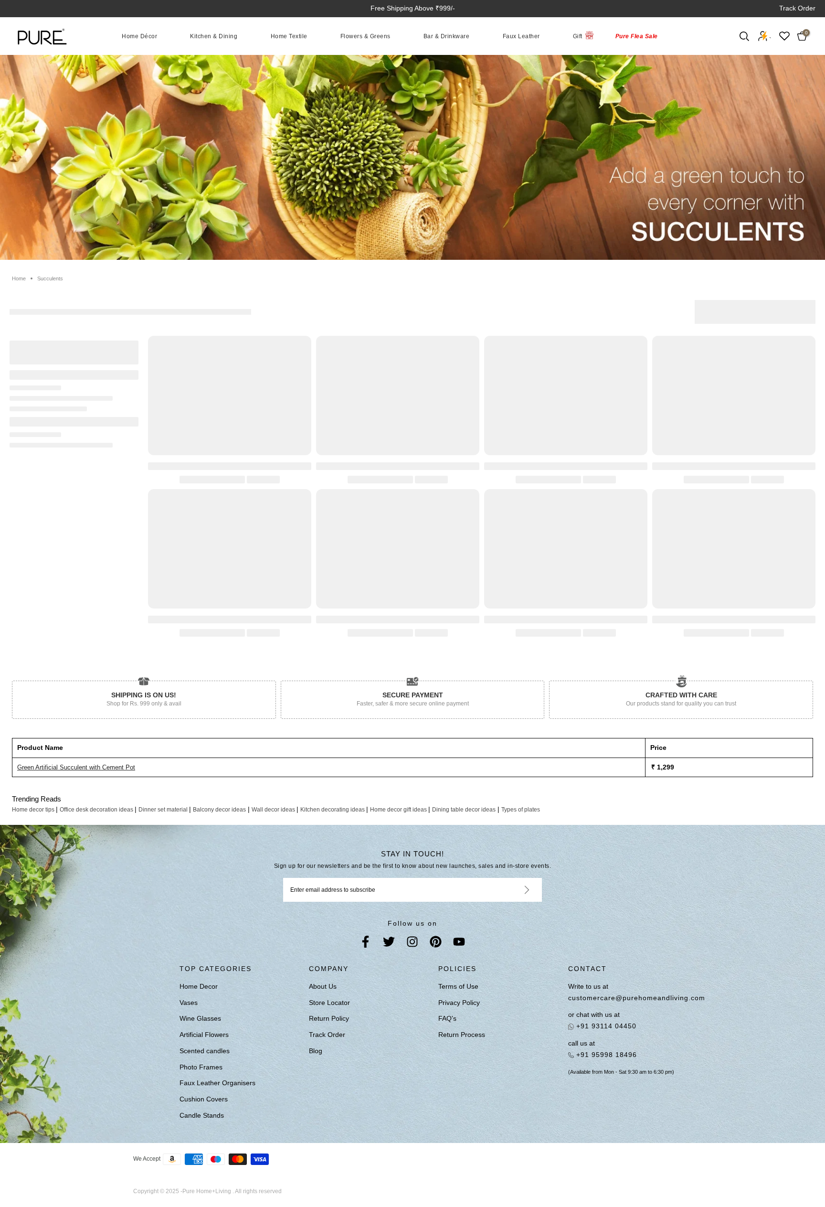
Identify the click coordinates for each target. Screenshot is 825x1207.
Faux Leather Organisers (217, 1083)
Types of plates (520, 809)
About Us (323, 986)
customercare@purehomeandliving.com (636, 998)
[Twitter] (389, 943)
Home (19, 278)
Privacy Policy (459, 1002)
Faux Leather (521, 35)
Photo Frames (201, 1067)
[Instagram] (412, 943)
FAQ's (447, 1018)
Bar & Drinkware (446, 35)
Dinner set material (163, 809)
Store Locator (329, 1002)
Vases (189, 1002)
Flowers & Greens (365, 35)
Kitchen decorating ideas (333, 809)
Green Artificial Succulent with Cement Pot (76, 767)
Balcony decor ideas (219, 809)
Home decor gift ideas (399, 809)
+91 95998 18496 (605, 1054)
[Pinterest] (436, 943)
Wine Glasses (200, 1018)
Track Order (797, 8)
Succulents (50, 278)
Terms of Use (458, 986)
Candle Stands (202, 1115)
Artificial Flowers (204, 1034)
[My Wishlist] (784, 36)
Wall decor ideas (274, 809)
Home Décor (139, 35)
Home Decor (199, 986)
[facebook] (365, 943)
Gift (577, 35)
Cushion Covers (204, 1099)
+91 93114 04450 (605, 1026)
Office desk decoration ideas (97, 809)
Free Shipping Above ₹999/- (412, 8)
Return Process (461, 1034)
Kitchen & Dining (213, 35)
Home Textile (289, 35)
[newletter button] (515, 890)
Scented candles (205, 1051)
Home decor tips (34, 809)
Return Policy (329, 1018)
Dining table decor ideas (464, 809)
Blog (315, 1051)
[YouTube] (459, 943)
